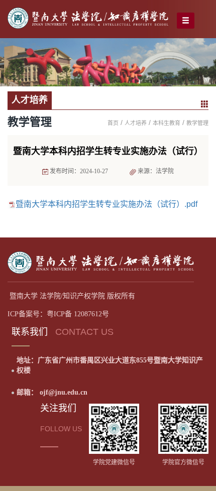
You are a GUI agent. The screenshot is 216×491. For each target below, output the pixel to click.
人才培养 (136, 123)
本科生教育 (166, 123)
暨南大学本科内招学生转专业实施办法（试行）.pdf (106, 204)
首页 (113, 123)
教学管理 (197, 123)
